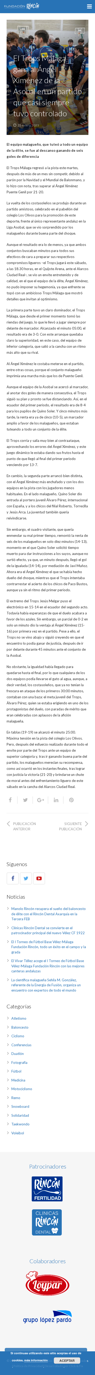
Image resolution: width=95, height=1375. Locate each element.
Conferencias (21, 1045)
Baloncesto (19, 1027)
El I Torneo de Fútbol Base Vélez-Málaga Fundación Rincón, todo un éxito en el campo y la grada (48, 947)
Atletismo (18, 1018)
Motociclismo (21, 1089)
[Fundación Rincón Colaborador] (47, 1283)
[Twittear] (25, 800)
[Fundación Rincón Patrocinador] (47, 1189)
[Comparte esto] (12, 800)
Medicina (18, 1080)
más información (36, 1360)
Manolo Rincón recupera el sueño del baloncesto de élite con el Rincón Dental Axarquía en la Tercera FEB (48, 914)
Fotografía (19, 1062)
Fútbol (16, 1071)
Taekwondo (20, 1124)
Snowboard (20, 1106)
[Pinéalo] (69, 800)
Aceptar (67, 1360)
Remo (15, 1098)
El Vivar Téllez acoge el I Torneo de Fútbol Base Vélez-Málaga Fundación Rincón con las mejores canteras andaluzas (47, 966)
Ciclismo (17, 1036)
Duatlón (17, 1054)
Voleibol (17, 1133)
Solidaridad (20, 1115)
